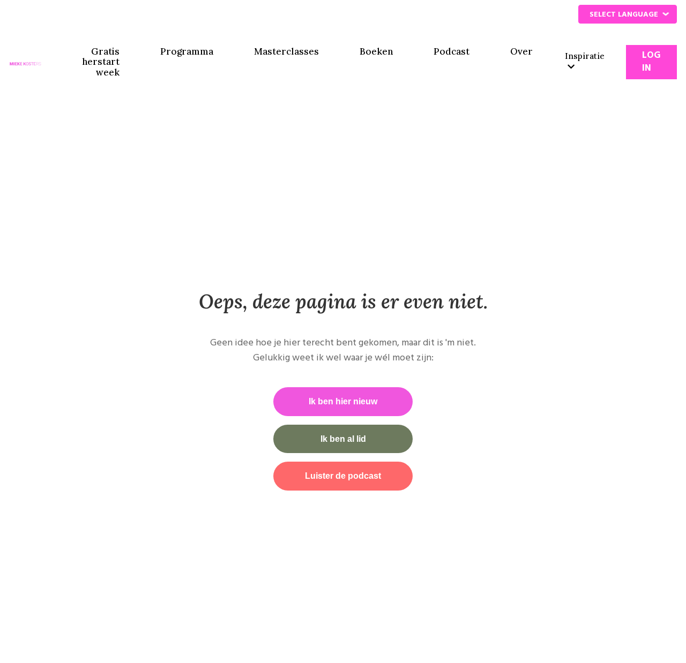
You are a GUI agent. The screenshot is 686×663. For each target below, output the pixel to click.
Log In (651, 62)
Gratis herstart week (101, 62)
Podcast (451, 52)
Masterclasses (286, 52)
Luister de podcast (343, 475)
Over (521, 52)
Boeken (376, 52)
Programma (186, 52)
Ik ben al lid (343, 438)
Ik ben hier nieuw (343, 401)
